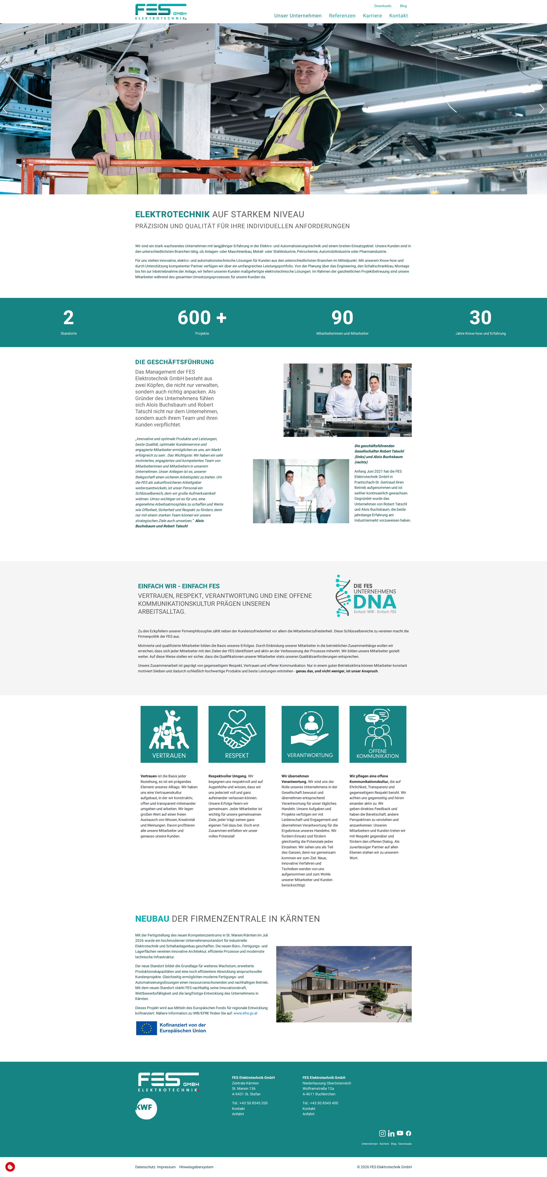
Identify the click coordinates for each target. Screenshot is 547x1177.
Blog (394, 1144)
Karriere (385, 1144)
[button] (5, 109)
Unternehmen (371, 1144)
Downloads (405, 1144)
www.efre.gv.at (245, 1013)
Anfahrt (238, 1114)
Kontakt (238, 1108)
